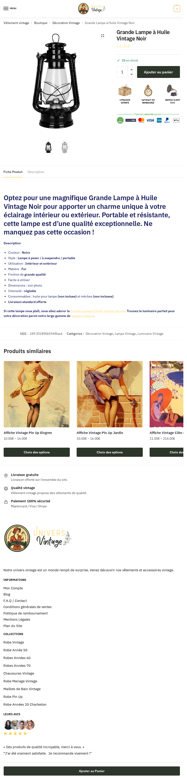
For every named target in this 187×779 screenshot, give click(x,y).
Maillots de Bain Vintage (22, 689)
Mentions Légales (16, 619)
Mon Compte (13, 588)
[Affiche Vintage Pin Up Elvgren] (37, 394)
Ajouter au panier (158, 72)
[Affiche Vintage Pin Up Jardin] (110, 394)
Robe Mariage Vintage (20, 681)
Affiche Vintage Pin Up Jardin (100, 433)
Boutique (40, 23)
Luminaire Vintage (151, 334)
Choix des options (37, 452)
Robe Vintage (13, 642)
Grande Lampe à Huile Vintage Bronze (98, 311)
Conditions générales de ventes (27, 607)
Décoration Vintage (66, 23)
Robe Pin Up (13, 696)
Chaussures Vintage (18, 673)
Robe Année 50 (15, 650)
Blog (6, 594)
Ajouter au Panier (92, 771)
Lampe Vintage (125, 334)
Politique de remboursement (25, 613)
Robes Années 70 (17, 665)
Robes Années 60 (17, 658)
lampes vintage (82, 316)
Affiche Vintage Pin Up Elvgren (28, 433)
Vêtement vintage (16, 23)
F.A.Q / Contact (15, 600)
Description (36, 172)
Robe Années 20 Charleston (25, 704)
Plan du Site (12, 626)
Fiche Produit (13, 172)
